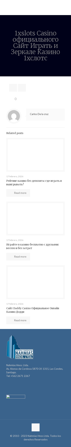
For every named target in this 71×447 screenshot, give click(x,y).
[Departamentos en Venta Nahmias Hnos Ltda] (35, 7)
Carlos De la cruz (39, 114)
